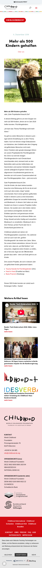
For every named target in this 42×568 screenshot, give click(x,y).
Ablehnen (8, 555)
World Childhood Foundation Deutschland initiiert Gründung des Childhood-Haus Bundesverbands (19, 395)
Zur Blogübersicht (15, 20)
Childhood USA (21, 524)
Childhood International (16, 521)
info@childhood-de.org (12, 453)
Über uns (21, 52)
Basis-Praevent (11, 274)
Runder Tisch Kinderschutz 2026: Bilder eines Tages (20, 328)
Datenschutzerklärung (24, 564)
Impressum (15, 564)
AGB (34, 532)
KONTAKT (9, 532)
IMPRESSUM (27, 535)
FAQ (29, 532)
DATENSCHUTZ (15, 535)
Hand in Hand (10, 271)
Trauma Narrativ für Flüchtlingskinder (18, 269)
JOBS (16, 532)
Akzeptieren (21, 555)
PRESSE (23, 532)
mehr (34, 555)
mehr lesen (8, 332)
